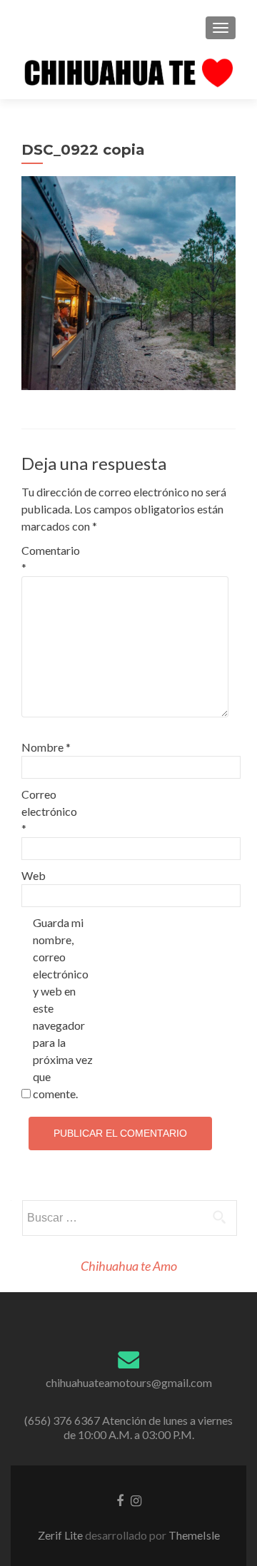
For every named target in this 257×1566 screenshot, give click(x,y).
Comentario (50, 558)
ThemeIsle (194, 1535)
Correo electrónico (49, 811)
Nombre (46, 747)
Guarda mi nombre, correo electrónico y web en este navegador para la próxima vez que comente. (63, 1008)
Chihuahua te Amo (129, 1266)
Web (33, 875)
